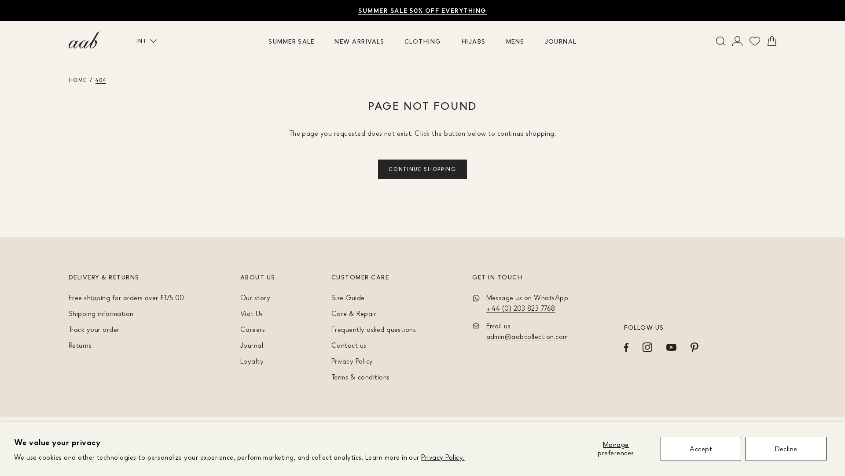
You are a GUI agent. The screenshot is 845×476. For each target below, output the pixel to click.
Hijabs (474, 41)
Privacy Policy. (442, 457)
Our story (255, 297)
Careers (252, 329)
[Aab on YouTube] (671, 347)
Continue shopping (422, 169)
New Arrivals (359, 41)
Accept (701, 449)
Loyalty (252, 361)
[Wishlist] (754, 41)
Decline (786, 449)
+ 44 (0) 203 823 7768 (520, 308)
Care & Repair (353, 313)
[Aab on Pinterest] (694, 347)
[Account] (737, 41)
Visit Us (251, 313)
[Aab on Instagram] (647, 347)
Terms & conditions (360, 377)
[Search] (720, 41)
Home (78, 80)
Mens (515, 41)
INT (141, 41)
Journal (561, 41)
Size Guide (348, 297)
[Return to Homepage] (84, 40)
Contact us (349, 345)
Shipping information (101, 313)
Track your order (94, 329)
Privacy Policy (352, 361)
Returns (80, 345)
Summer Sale (291, 41)
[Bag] (772, 41)
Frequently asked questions (373, 329)
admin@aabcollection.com (527, 336)
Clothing (422, 41)
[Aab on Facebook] (626, 347)
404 (101, 80)
